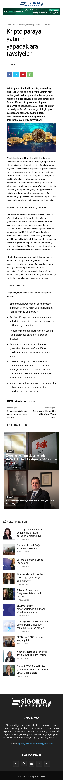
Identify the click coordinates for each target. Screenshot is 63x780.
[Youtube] (47, 764)
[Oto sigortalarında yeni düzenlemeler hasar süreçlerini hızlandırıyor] (9, 534)
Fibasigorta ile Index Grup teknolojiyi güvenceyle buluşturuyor (31, 577)
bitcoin (18, 401)
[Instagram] (24, 763)
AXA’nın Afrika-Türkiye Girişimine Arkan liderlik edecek (30, 593)
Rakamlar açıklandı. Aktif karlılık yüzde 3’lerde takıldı (44, 414)
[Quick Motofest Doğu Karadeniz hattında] (9, 549)
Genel (9, 25)
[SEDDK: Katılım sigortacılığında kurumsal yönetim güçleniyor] (9, 610)
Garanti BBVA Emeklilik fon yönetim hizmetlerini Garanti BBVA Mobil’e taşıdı (32, 669)
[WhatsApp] (30, 74)
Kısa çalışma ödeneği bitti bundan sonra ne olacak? (17, 414)
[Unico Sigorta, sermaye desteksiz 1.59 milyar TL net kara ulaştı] (31, 489)
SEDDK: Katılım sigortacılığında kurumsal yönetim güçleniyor (31, 609)
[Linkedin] (31, 764)
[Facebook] (9, 74)
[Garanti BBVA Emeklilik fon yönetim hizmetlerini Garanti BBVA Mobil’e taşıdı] (9, 670)
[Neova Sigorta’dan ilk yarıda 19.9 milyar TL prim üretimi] (9, 656)
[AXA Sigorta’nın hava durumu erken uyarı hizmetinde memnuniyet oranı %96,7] (9, 626)
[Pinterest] (23, 74)
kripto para (29, 401)
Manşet (10, 451)
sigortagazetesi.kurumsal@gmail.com (35, 743)
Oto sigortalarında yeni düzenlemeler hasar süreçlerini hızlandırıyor (29, 532)
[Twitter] (16, 74)
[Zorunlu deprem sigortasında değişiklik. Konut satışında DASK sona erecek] (31, 451)
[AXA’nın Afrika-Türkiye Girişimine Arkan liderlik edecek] (9, 594)
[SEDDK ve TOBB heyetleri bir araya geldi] (9, 641)
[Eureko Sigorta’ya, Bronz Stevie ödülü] (9, 564)
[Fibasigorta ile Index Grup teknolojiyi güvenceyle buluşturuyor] (9, 578)
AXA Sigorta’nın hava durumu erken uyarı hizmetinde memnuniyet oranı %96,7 (33, 624)
